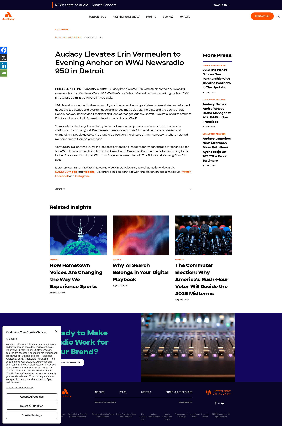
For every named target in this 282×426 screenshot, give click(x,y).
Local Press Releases (68, 37)
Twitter (186, 172)
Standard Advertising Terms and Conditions (103, 415)
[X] (3, 57)
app (74, 172)
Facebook (62, 176)
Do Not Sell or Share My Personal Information (77, 415)
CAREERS (146, 392)
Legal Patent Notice (195, 415)
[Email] (3, 73)
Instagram (82, 176)
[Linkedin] (3, 65)
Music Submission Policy (167, 416)
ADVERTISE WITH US (68, 362)
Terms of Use (61, 415)
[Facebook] (3, 50)
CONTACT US (262, 16)
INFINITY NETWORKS (105, 402)
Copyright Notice (205, 415)
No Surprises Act (142, 416)
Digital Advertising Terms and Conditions (126, 415)
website (89, 172)
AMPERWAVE (185, 402)
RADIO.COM (63, 172)
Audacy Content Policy (154, 415)
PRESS (122, 392)
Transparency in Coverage (181, 415)
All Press (62, 29)
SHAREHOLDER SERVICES (179, 392)
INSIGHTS (99, 392)
